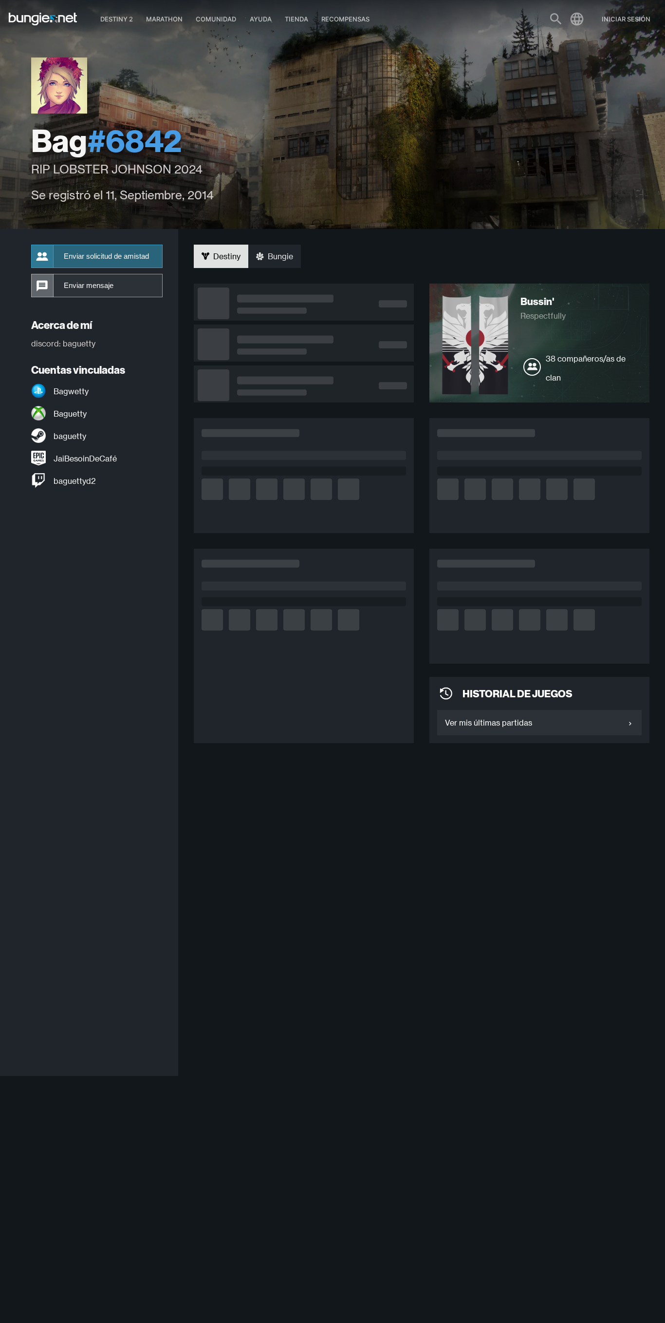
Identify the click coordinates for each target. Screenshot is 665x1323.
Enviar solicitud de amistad (106, 256)
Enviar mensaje (88, 285)
